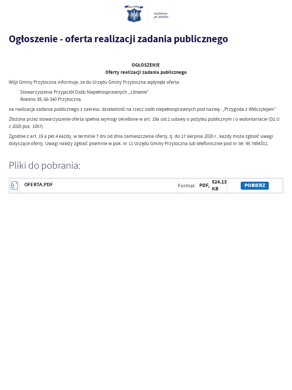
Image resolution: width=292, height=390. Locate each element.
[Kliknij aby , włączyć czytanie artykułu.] (12, 54)
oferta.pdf (38, 184)
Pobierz (254, 185)
